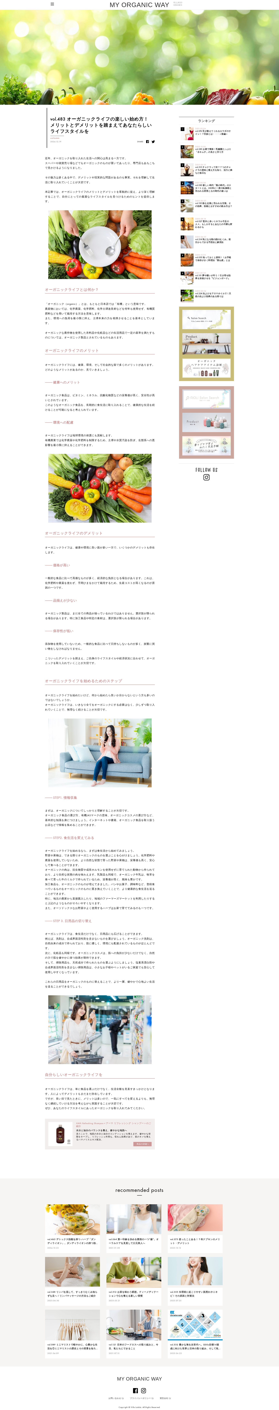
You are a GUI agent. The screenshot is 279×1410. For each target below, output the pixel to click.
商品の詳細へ (143, 1144)
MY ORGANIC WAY (139, 4)
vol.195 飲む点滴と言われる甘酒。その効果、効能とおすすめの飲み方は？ (213, 203)
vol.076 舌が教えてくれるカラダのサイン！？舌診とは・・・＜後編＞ (213, 131)
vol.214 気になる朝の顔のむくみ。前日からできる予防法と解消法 (213, 239)
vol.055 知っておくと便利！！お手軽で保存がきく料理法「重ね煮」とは (213, 257)
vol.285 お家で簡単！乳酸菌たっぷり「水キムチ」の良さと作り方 (213, 149)
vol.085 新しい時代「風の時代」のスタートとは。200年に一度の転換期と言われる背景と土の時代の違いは (213, 187)
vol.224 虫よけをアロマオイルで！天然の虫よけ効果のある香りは (213, 294)
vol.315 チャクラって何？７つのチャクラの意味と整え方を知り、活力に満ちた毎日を (213, 169)
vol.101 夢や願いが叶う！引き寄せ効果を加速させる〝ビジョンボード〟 (213, 276)
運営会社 (164, 1398)
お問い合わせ (114, 1398)
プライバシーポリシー (140, 1398)
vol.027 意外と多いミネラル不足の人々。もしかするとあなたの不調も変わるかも (213, 223)
